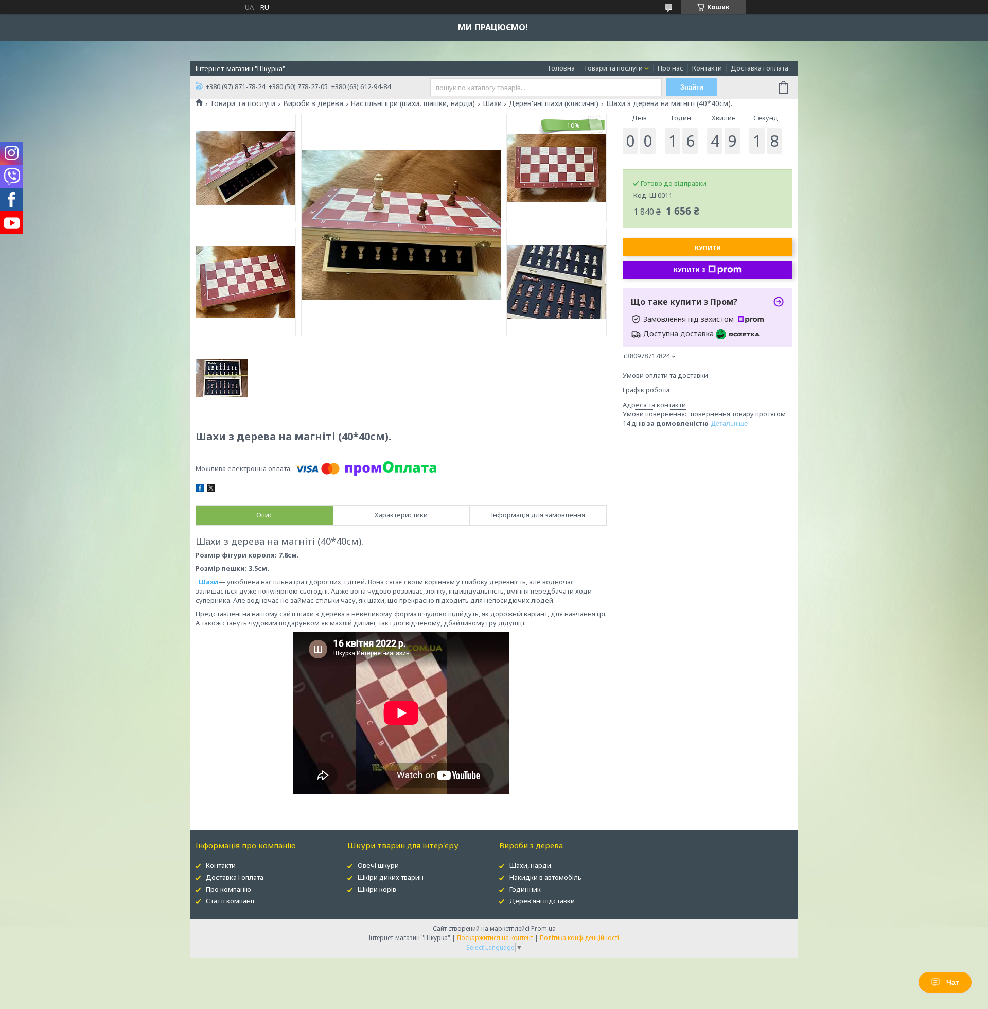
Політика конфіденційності (579, 937)
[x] (211, 489)
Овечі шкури (378, 865)
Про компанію (228, 889)
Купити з (689, 270)
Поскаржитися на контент (495, 937)
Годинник (525, 889)
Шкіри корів (377, 889)
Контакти (707, 68)
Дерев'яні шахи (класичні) (553, 103)
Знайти (691, 87)
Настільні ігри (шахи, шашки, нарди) (412, 103)
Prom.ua (543, 928)
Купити (708, 247)
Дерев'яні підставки (542, 901)
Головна (562, 68)
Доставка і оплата (759, 68)
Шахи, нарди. (531, 865)
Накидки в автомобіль (545, 877)
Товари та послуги (613, 68)
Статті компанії (230, 901)
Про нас (670, 68)
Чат (952, 982)
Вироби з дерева (313, 103)
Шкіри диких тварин (391, 877)
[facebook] (200, 489)
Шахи (492, 103)
